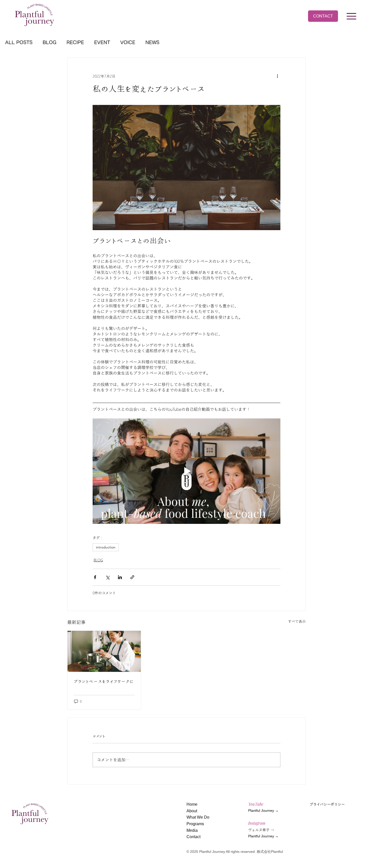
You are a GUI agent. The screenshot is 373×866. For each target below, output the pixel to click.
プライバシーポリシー (327, 804)
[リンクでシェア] (132, 577)
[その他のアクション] (277, 76)
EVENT (102, 42)
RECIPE (75, 42)
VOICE (127, 42)
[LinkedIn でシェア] (119, 577)
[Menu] (351, 16)
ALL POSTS (18, 42)
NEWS (152, 42)
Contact (193, 837)
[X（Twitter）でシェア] (107, 577)
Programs (195, 824)
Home (192, 804)
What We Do (198, 817)
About (192, 811)
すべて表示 (297, 621)
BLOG (49, 42)
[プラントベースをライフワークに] (104, 651)
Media (192, 830)
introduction (105, 547)
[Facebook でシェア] (95, 577)
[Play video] (186, 471)
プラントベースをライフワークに (103, 681)
